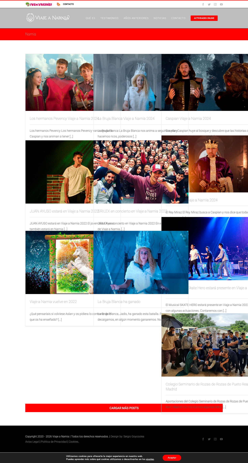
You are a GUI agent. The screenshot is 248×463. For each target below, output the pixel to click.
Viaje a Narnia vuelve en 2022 (53, 302)
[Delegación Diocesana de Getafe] (57, 4)
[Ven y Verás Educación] (38, 4)
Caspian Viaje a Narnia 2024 (188, 118)
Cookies (73, 441)
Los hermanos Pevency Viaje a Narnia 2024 (64, 118)
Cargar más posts (124, 408)
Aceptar (172, 457)
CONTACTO (68, 4)
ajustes (150, 459)
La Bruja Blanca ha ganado (119, 302)
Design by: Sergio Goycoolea (127, 436)
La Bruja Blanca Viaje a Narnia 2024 (126, 118)
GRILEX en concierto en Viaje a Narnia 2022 (132, 211)
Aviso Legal (32, 441)
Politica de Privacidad (54, 441)
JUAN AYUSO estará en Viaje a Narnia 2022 (64, 211)
